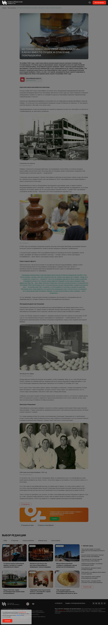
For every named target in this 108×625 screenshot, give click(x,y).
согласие (18, 615)
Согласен (7, 621)
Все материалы (99, 2)
